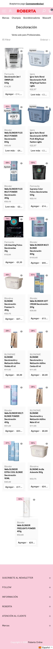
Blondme (8, 298)
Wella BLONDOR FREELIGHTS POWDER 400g (26, 529)
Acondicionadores (31, 17)
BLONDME (9, 354)
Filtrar (7, 39)
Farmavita (9, 73)
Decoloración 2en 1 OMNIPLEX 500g (12, 80)
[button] (45, 647)
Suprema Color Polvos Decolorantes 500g (39, 192)
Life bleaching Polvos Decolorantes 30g (13, 248)
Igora (32, 73)
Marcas (5, 17)
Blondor (8, 129)
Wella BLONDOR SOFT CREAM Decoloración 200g (39, 304)
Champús (16, 17)
